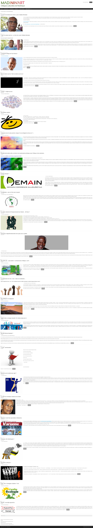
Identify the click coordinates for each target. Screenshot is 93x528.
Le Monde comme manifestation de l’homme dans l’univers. (7, 521)
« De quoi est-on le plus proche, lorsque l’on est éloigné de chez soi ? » (17, 133)
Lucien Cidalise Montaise (26, 21)
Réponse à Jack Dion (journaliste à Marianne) (11, 417)
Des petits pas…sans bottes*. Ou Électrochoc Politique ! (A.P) (15, 260)
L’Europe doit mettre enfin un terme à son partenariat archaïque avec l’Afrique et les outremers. (22, 153)
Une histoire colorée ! (5, 112)
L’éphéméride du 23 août (3, 522)
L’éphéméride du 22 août (11, 524)
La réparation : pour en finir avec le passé (10, 192)
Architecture (3, 13)
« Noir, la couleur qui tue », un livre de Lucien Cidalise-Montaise (15, 35)
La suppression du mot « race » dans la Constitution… (13, 278)
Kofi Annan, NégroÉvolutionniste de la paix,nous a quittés (14, 233)
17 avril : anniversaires (6, 347)
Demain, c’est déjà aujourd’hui (8, 502)
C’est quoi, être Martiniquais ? (7, 439)
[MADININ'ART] (13, 3)
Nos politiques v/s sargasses (7, 298)
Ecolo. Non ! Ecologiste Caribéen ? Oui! (10, 483)
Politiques (2, 52)
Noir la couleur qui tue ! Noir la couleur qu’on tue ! (12, 73)
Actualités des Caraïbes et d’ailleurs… (4, 524)
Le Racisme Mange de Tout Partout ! (9, 53)
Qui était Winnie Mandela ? (7, 333)
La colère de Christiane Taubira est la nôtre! (11, 396)
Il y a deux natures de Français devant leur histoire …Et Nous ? (15, 211)
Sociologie (6, 52)
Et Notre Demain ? (5, 173)
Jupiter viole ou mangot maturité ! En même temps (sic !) (14, 318)
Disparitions (3, 346)
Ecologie (2, 259)
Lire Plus (36, 46)
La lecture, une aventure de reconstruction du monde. (6, 523)
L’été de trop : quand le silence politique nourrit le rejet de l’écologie (7, 520)
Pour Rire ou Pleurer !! (6, 462)
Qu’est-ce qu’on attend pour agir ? (8, 373)
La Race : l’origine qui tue (6, 91)
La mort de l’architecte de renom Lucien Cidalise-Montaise (14, 14)
